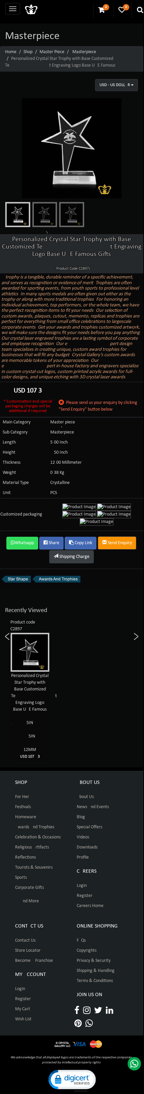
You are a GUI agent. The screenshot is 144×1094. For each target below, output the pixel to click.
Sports (21, 877)
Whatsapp (24, 542)
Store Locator (28, 950)
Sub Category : (16, 432)
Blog (81, 817)
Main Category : (18, 422)
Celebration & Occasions (38, 837)
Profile (83, 857)
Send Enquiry (119, 542)
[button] (72, 1080)
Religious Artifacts (32, 847)
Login (82, 885)
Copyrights (86, 950)
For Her (22, 796)
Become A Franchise (34, 960)
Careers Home (90, 905)
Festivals (23, 806)
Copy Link (83, 542)
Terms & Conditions (95, 980)
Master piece (52, 51)
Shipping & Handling (96, 970)
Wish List (23, 1019)
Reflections (25, 857)
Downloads (87, 847)
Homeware (25, 817)
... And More (27, 901)
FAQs (81, 940)
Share (53, 542)
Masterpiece (84, 51)
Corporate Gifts (29, 887)
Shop (27, 51)
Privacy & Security (94, 960)
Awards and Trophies (34, 827)
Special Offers (89, 827)
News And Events (93, 806)
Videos (83, 837)
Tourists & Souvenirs (34, 867)
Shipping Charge (73, 556)
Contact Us (25, 940)
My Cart (22, 1009)
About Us (85, 796)
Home (10, 51)
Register (84, 895)
